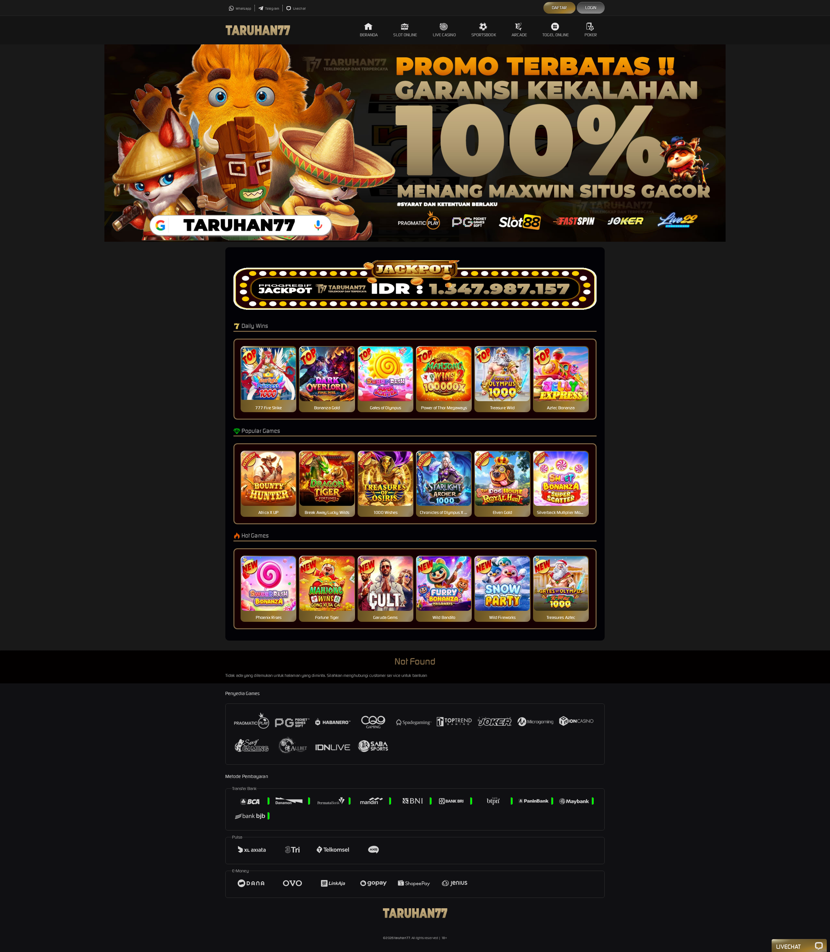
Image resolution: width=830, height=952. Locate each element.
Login (591, 7)
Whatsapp (243, 8)
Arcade (519, 35)
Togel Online (555, 35)
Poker (591, 35)
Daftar (559, 7)
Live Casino (444, 35)
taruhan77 (402, 938)
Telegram (272, 8)
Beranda (369, 35)
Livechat (299, 8)
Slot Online (405, 35)
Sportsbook (483, 35)
